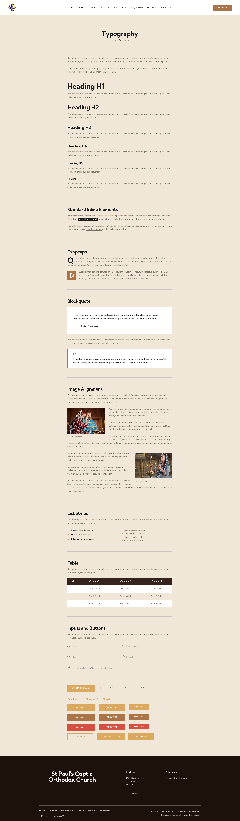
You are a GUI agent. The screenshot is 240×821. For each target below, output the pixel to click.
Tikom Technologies (192, 815)
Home (113, 40)
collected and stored (139, 688)
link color (108, 215)
